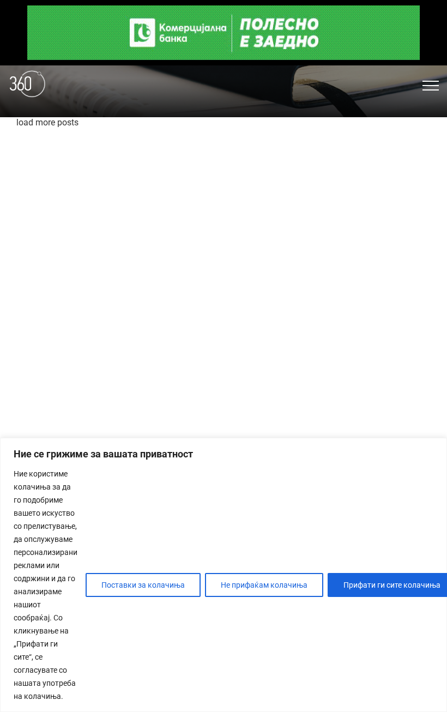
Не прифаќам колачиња (264, 585)
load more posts (47, 122)
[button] (430, 85)
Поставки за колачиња (143, 585)
